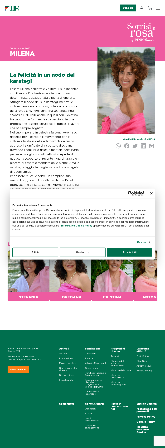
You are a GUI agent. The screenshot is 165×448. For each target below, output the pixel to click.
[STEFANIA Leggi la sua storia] (28, 275)
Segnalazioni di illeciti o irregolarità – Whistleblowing (94, 383)
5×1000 (89, 413)
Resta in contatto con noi (119, 406)
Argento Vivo (144, 366)
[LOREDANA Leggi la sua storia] (70, 275)
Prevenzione (66, 358)
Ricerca (89, 358)
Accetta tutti (129, 252)
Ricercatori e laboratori (92, 392)
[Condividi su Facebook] (127, 146)
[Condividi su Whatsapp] (118, 146)
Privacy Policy (145, 416)
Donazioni (90, 409)
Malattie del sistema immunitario (117, 363)
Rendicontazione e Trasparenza (95, 374)
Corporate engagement (92, 426)
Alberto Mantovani (95, 363)
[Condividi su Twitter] (135, 146)
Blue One (141, 361)
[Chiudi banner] (151, 193)
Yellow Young (144, 370)
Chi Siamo (90, 353)
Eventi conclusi (67, 363)
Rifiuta (35, 252)
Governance (91, 368)
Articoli (64, 348)
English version (146, 403)
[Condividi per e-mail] (152, 146)
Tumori (115, 356)
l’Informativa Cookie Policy (76, 225)
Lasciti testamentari (92, 419)
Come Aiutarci (94, 403)
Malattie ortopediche (117, 376)
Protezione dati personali (146, 410)
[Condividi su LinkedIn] (144, 146)
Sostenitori (66, 403)
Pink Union (142, 356)
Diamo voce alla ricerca (68, 369)
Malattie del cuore (121, 370)
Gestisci (141, 242)
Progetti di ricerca (118, 350)
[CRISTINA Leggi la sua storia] (112, 275)
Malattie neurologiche (118, 383)
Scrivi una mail (18, 369)
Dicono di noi (66, 375)
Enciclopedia (66, 380)
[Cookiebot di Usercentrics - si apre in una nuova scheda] (130, 193)
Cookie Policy (145, 421)
